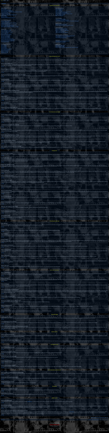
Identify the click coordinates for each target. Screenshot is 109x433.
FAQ (2, 0)
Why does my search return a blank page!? (62, 30)
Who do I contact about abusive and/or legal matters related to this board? (67, 47)
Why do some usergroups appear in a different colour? (64, 13)
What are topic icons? (4, 52)
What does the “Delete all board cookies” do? (8, 17)
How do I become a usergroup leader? (61, 12)
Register (4, 0)
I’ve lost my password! (4, 12)
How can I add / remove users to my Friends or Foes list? (64, 25)
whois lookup (71, 411)
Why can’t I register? (4, 16)
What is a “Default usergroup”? (60, 14)
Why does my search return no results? (62, 29)
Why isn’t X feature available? (60, 46)
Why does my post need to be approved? (7, 40)
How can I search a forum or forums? (61, 28)
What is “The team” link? (59, 15)
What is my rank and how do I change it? (7, 25)
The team (89, 419)
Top (3, 66)
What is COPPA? (3, 15)
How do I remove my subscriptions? (61, 37)
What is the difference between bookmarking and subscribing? (65, 35)
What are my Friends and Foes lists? (61, 24)
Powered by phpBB (55, 426)
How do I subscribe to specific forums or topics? (63, 36)
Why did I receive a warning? (5, 37)
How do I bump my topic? (5, 41)
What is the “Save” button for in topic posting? (8, 39)
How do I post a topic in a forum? (6, 30)
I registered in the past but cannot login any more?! (9, 14)
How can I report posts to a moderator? (7, 38)
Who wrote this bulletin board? (60, 45)
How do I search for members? (60, 31)
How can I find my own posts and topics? (62, 32)
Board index (4, 3)
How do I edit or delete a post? (6, 31)
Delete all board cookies (95, 419)
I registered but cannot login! (5, 13)
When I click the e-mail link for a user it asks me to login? (10, 26)
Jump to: (88, 417)
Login (7, 0)
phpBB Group (29, 401)
